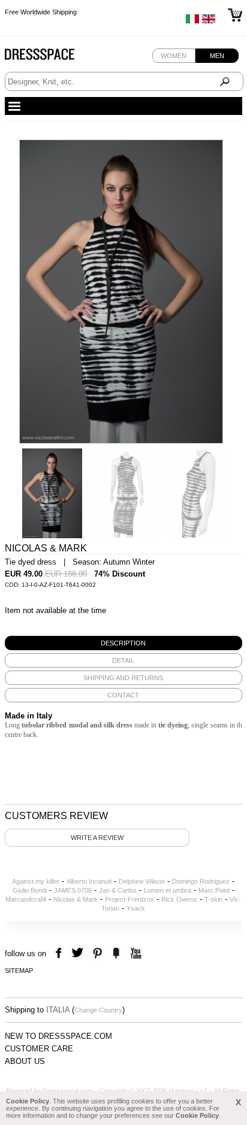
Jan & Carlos (118, 890)
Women (173, 55)
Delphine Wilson (142, 881)
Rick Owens (179, 899)
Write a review (97, 837)
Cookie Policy (27, 1101)
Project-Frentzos (129, 899)
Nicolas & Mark (75, 899)
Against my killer (35, 881)
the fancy (116, 953)
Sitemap (19, 970)
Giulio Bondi (30, 890)
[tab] (123, 643)
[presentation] (123, 643)
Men (217, 55)
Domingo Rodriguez (201, 881)
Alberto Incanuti (89, 881)
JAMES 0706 (73, 890)
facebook (60, 953)
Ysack (135, 908)
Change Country (98, 1010)
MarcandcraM (25, 899)
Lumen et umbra (167, 890)
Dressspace (51, 57)
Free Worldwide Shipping (41, 12)
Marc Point (214, 890)
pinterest (97, 953)
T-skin (213, 899)
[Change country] (192, 21)
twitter (79, 953)
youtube (134, 953)
